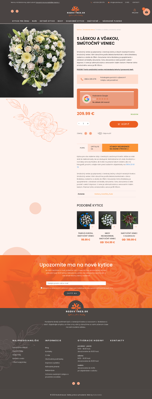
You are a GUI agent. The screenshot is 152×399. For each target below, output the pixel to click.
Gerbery (97, 194)
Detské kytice (47, 21)
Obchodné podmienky (54, 359)
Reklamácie (49, 370)
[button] (97, 2)
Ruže (34, 21)
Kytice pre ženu (20, 21)
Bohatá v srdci (18, 358)
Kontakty (48, 351)
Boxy (60, 21)
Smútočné (92, 21)
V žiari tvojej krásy (19, 362)
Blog (47, 348)
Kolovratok (97, 395)
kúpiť (126, 124)
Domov (79, 30)
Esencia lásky (18, 351)
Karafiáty (104, 194)
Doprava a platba (52, 363)
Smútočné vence (89, 30)
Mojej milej (17, 355)
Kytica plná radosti (20, 347)
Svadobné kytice (75, 21)
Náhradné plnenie (112, 21)
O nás (47, 355)
